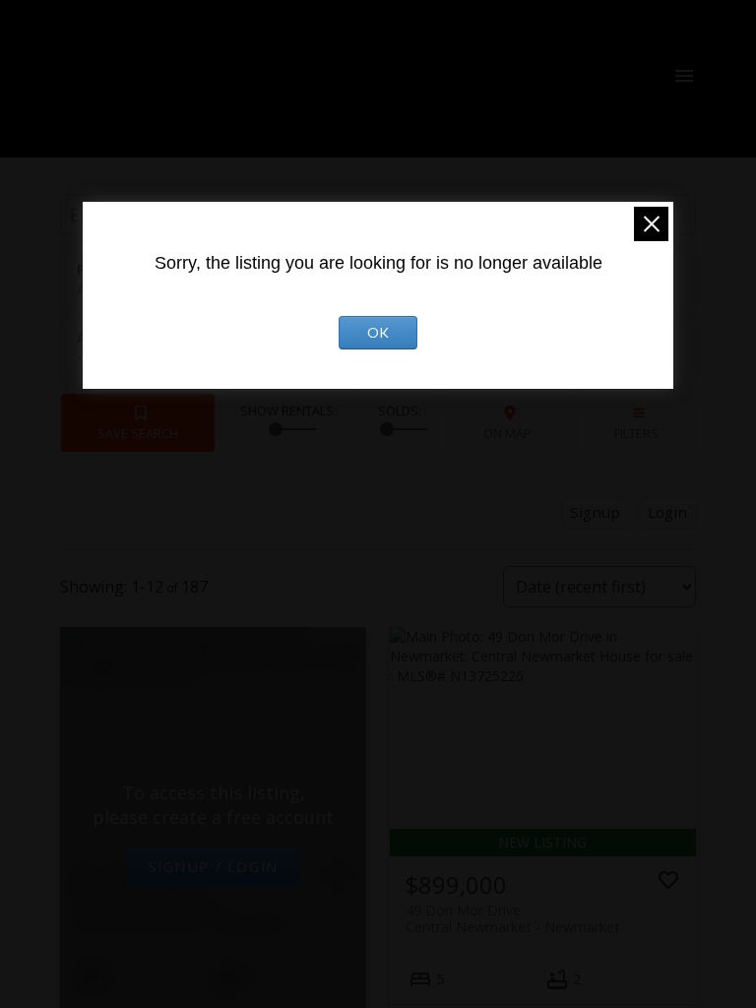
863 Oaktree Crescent (182, 914)
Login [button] (667, 512)
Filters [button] (636, 433)
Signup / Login (214, 866)
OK (378, 332)
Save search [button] (137, 433)
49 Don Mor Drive (513, 918)
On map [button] (507, 433)
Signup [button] (595, 512)
